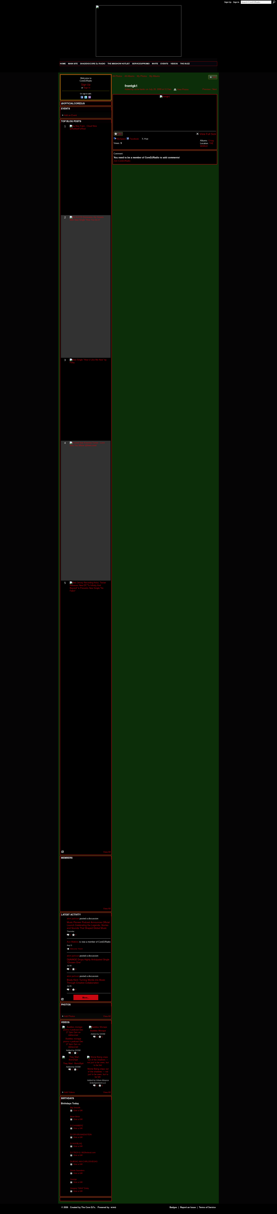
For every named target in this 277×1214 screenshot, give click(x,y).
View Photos (183, 89)
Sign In (236, 2)
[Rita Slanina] (65, 892)
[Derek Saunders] (65, 1175)
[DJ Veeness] (104, 866)
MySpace (121, 139)
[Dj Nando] (96, 883)
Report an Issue (188, 1207)
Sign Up (227, 2)
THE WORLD (206, 144)
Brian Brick (75, 1116)
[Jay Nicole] (80, 892)
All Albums (129, 76)
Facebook (134, 139)
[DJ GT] (88, 883)
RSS (62, 851)
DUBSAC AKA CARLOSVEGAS (83, 1161)
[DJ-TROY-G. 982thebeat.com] (65, 1157)
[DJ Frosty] (72, 866)
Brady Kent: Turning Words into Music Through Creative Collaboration (86, 981)
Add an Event (70, 115)
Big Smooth (75, 1108)
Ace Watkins (73, 942)
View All (107, 852)
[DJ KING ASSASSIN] (104, 874)
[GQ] (72, 883)
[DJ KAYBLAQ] (65, 1148)
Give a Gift (77, 1110)
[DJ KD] (80, 874)
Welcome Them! (76, 949)
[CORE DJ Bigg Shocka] (65, 874)
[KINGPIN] (72, 892)
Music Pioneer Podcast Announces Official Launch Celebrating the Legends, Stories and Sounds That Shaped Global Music (88, 925)
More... (85, 997)
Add (214, 77)
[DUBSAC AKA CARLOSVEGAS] (65, 1166)
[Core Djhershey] (104, 900)
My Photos (142, 76)
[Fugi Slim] (80, 866)
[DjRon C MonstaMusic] (88, 892)
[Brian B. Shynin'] (80, 883)
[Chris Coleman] (88, 866)
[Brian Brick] (65, 1121)
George (73, 1179)
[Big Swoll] (96, 866)
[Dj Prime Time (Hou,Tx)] (72, 900)
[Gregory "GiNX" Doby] (65, 1193)
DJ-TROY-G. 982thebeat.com (83, 1152)
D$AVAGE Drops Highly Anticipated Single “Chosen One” (88, 961)
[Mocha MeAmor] (104, 883)
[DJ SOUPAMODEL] (80, 900)
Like (120, 134)
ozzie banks (139, 89)
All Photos (117, 76)
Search (274, 2)
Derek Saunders (77, 1170)
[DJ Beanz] (72, 874)
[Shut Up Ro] (104, 892)
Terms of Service (207, 1207)
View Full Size (208, 134)
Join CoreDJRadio (122, 161)
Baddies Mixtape (98, 1030)
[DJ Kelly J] (65, 866)
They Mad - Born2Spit (73, 1063)
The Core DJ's (88, 1207)
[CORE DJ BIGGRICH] (88, 874)
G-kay (211, 140)
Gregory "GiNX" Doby (79, 1188)
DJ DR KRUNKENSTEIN (81, 1134)
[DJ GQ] (96, 900)
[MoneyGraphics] (96, 892)
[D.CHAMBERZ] (65, 1130)
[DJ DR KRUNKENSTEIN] (65, 1139)
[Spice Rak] (65, 883)
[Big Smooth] (65, 1112)
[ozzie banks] (118, 92)
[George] (65, 1184)
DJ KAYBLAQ (76, 1143)
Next (214, 89)
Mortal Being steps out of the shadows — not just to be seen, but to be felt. (98, 1072)
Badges (173, 1207)
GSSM (77, 1050)
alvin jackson (73, 918)
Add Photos (69, 1016)
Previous (206, 89)
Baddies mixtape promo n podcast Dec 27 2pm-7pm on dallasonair (73, 1042)
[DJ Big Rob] (65, 900)
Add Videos (69, 1092)
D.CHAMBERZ (76, 1125)
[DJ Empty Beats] (96, 874)
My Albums (154, 76)
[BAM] (88, 900)
